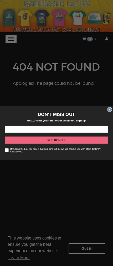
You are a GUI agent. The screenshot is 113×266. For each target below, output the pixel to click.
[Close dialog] (109, 109)
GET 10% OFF (56, 140)
